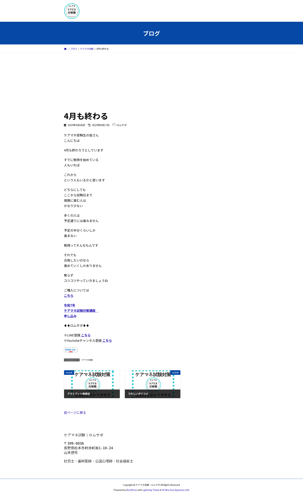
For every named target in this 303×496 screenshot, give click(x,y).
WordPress (131, 489)
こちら (68, 295)
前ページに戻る (75, 412)
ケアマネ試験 (87, 359)
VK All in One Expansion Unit (175, 489)
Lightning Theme (151, 489)
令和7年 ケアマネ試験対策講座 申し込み (81, 310)
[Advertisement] (151, 77)
